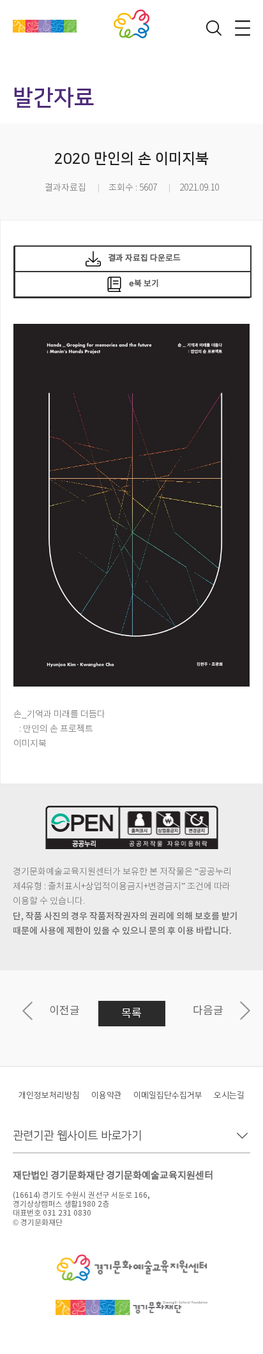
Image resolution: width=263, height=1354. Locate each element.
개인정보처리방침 (49, 1095)
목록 (131, 1013)
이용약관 (106, 1095)
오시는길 (229, 1095)
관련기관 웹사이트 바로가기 (77, 1136)
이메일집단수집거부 (167, 1095)
